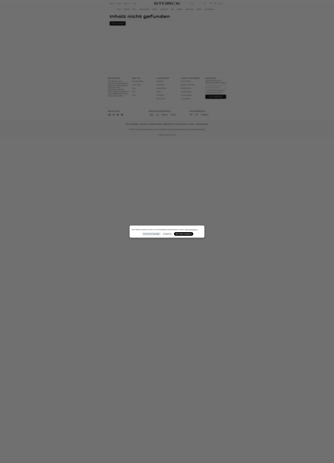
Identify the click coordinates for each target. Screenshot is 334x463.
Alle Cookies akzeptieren (183, 234)
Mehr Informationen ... (192, 229)
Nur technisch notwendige (151, 234)
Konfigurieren (167, 234)
